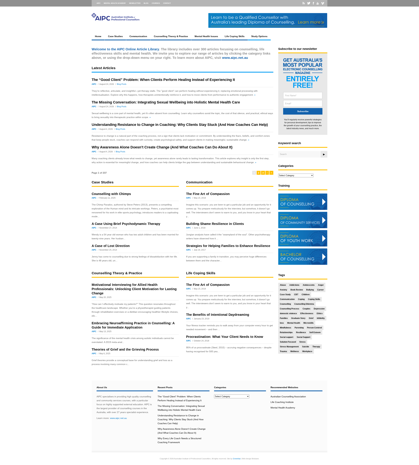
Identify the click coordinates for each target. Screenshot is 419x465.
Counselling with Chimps (111, 194)
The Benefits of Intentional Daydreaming (217, 314)
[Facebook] (313, 3)
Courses (156, 3)
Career (320, 290)
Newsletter (134, 3)
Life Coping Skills (235, 36)
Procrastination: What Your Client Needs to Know (224, 336)
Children (306, 294)
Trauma (283, 351)
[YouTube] (318, 3)
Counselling (285, 304)
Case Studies (115, 36)
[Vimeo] (322, 3)
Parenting (299, 328)
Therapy (316, 347)
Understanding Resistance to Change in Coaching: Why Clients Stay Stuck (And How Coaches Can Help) (180, 125)
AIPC (98, 3)
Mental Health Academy (115, 3)
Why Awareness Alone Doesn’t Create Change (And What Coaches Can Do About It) (162, 147)
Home (98, 36)
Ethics (320, 313)
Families (284, 318)
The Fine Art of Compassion (208, 194)
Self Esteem (315, 332)
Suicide (305, 347)
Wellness (294, 351)
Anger (321, 285)
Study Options (259, 36)
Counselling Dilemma (304, 304)
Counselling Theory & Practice (171, 36)
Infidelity (321, 318)
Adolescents (309, 285)
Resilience (301, 332)
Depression (319, 309)
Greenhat (236, 459)
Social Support (303, 337)
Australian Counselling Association (288, 396)
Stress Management (289, 347)
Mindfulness (285, 328)
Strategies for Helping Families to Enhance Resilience (228, 246)
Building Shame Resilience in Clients (215, 224)
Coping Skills (314, 299)
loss (282, 323)
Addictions (294, 285)
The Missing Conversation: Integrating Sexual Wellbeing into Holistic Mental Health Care (166, 102)
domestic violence (288, 313)
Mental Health (293, 323)
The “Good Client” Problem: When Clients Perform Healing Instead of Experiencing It (163, 80)
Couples (306, 309)
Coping (301, 299)
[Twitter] (308, 3)
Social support (286, 337)
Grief (311, 318)
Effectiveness (306, 313)
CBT (296, 294)
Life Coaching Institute (282, 402)
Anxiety (283, 290)
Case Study (285, 294)
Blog (146, 3)
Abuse (283, 285)
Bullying (310, 290)
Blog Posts (121, 84)
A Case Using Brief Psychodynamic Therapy (126, 224)
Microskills (308, 323)
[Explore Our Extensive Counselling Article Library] (115, 19)
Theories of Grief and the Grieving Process (125, 349)
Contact (167, 3)
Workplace (307, 351)
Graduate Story (298, 318)
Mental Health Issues (206, 36)
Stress (302, 342)
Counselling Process (289, 309)
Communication (138, 36)
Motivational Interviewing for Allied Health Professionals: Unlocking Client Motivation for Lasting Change (134, 289)
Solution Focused (288, 342)
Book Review (297, 290)
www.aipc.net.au (118, 418)
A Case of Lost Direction (111, 246)
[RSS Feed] (303, 3)
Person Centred (314, 328)
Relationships (286, 332)
